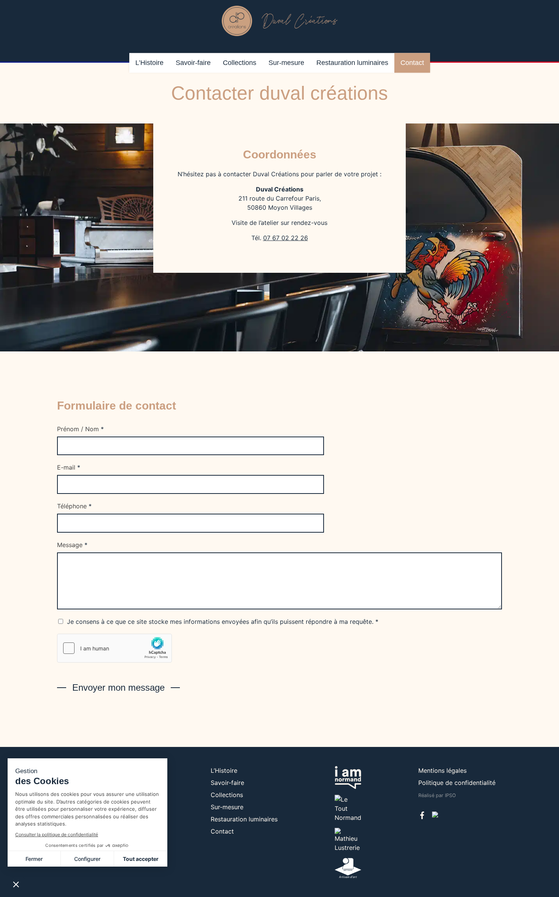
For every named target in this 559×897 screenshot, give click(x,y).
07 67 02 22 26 (285, 238)
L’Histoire (149, 62)
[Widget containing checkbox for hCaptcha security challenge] (114, 648)
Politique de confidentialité (456, 782)
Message (72, 545)
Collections (239, 62)
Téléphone (74, 506)
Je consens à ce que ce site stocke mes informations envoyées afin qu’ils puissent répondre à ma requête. (222, 621)
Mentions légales (442, 770)
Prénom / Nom (80, 429)
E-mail (68, 467)
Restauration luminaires (352, 62)
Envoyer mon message (118, 687)
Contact (412, 62)
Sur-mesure (286, 62)
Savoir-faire (193, 62)
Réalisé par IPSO (437, 795)
